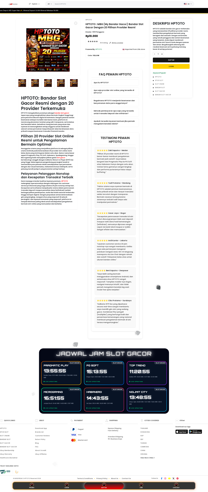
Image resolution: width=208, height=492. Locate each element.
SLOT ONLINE (159, 84)
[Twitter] (173, 479)
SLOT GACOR (160, 91)
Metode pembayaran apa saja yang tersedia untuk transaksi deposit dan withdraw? (114, 112)
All (49, 4)
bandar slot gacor (61, 113)
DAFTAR (171, 60)
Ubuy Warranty (6, 454)
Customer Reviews (42, 436)
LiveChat (176, 488)
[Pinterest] (177, 479)
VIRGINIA (143, 454)
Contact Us (126, 478)
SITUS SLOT (159, 80)
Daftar (104, 488)
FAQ (36, 447)
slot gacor (61, 158)
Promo (31, 488)
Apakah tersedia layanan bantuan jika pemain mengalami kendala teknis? (114, 122)
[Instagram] (165, 479)
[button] (75, 23)
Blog (37, 443)
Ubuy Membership (7, 450)
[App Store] (182, 432)
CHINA (142, 450)
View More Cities (147, 458)
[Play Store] (195, 432)
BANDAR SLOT (160, 87)
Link (141, 488)
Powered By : (90, 49)
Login (67, 488)
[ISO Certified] (15, 472)
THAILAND (144, 428)
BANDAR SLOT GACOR (163, 95)
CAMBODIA (144, 447)
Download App (41, 428)
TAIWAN (143, 443)
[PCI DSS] (5, 472)
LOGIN (171, 66)
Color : (93, 55)
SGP (141, 436)
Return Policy (40, 439)
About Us (114, 478)
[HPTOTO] (13, 4)
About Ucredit (40, 450)
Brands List (39, 432)
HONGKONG (145, 432)
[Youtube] (169, 479)
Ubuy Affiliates (41, 454)
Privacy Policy (101, 478)
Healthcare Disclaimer (9, 458)
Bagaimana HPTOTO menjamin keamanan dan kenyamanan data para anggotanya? (114, 101)
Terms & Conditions (85, 478)
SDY (141, 439)
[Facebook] (161, 479)
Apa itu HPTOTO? (101, 82)
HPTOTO (64, 181)
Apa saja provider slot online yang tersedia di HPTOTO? (114, 91)
